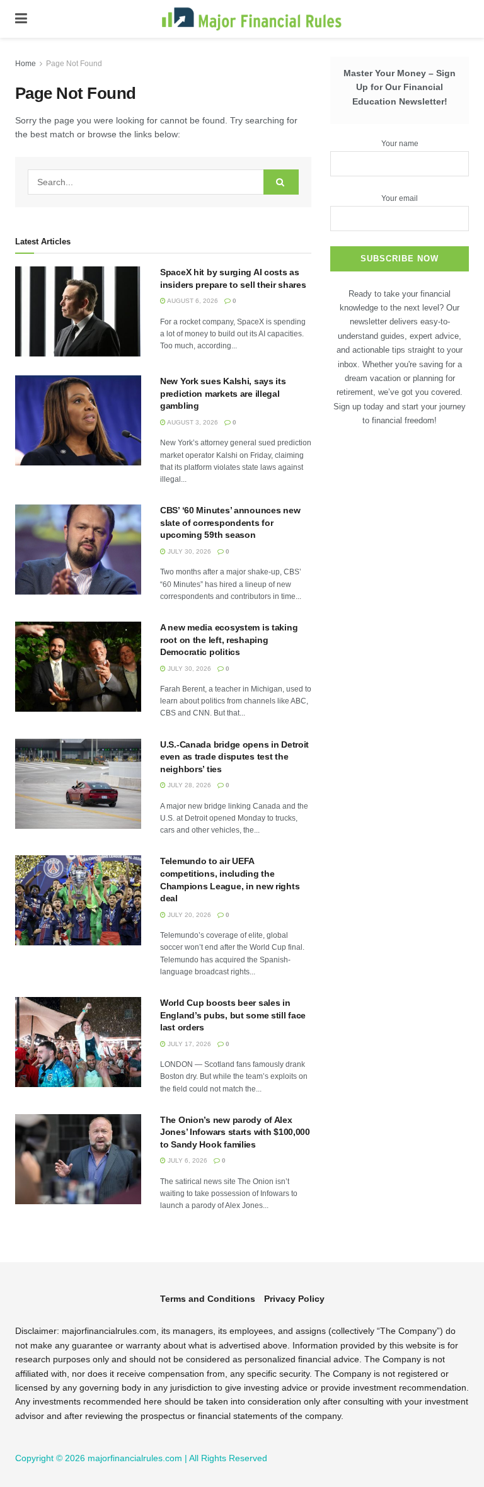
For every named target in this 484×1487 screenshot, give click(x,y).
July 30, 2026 (188, 551)
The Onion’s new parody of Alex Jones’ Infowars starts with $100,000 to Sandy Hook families (235, 1132)
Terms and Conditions (207, 1299)
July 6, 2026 (186, 1160)
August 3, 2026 (192, 422)
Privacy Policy (294, 1299)
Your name (399, 143)
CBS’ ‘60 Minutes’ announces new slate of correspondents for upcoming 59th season (230, 522)
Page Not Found (74, 63)
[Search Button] (281, 182)
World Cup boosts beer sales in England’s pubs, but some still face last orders (233, 1015)
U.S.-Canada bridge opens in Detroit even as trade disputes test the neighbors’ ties (234, 756)
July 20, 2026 (188, 914)
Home (25, 63)
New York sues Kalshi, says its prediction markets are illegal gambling (223, 393)
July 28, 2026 (188, 785)
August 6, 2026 (192, 300)
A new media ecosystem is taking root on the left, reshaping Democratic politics (228, 639)
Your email (399, 198)
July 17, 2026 (188, 1043)
